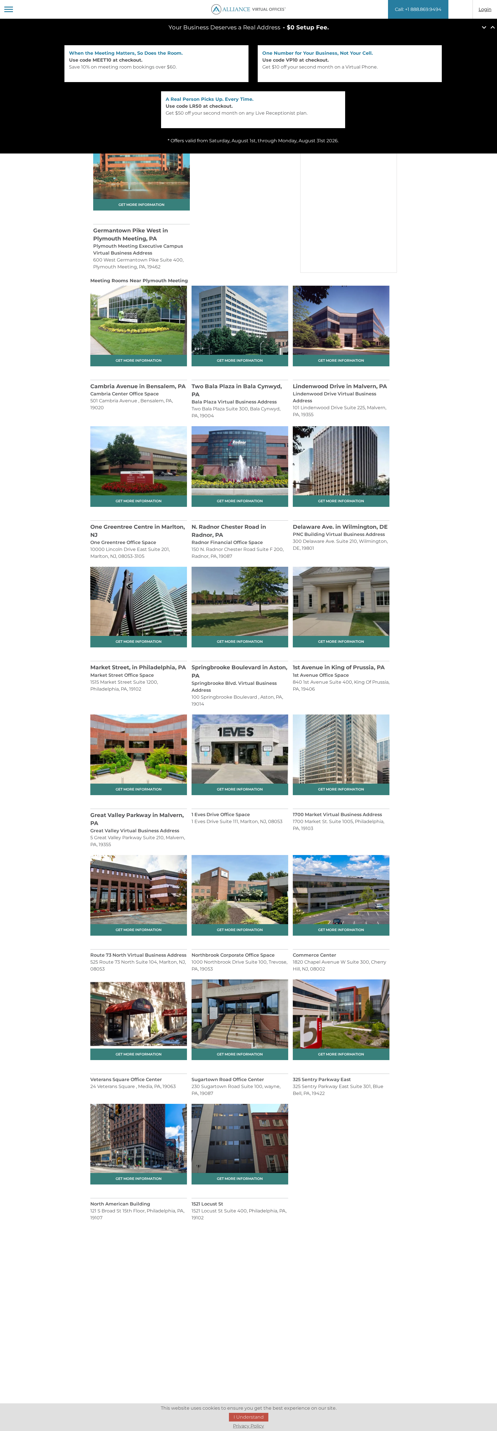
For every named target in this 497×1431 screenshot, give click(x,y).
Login (485, 9)
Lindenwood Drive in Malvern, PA (340, 386)
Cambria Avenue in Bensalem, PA (138, 386)
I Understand (249, 1417)
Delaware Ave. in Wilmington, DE (340, 527)
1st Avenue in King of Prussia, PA (339, 667)
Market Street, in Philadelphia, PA (138, 667)
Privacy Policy (248, 1426)
